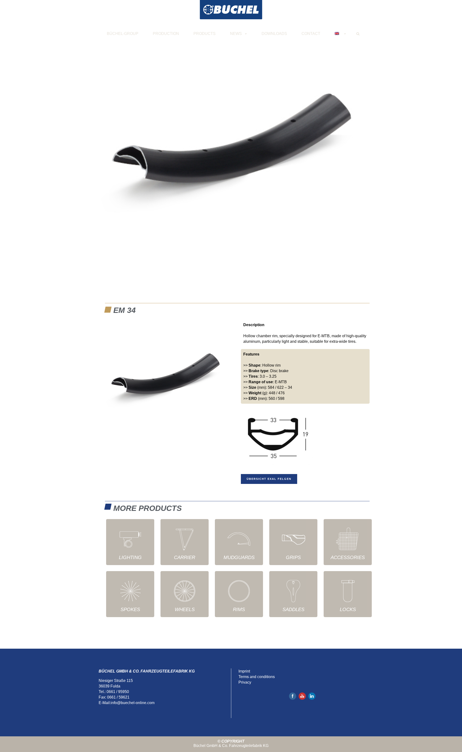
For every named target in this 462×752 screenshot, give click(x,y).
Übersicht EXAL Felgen (269, 478)
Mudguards (239, 557)
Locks (348, 609)
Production (166, 34)
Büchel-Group (122, 34)
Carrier (184, 557)
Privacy (244, 682)
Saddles (293, 609)
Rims (239, 609)
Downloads (274, 34)
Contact (311, 34)
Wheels (185, 609)
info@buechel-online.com (132, 703)
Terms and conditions (256, 677)
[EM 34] (231, 151)
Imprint (244, 671)
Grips (293, 557)
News (236, 34)
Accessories (348, 557)
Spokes (130, 609)
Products (204, 34)
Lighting (130, 557)
